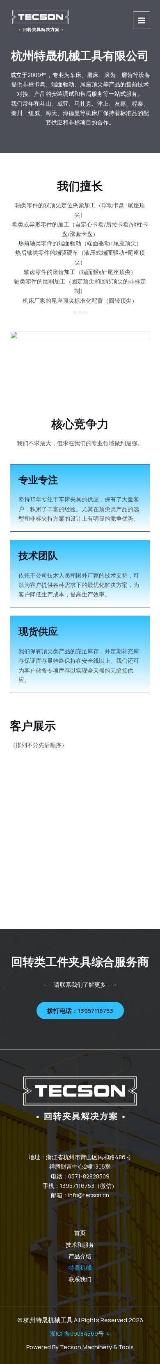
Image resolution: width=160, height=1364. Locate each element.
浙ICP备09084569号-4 (80, 1333)
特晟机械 (80, 1267)
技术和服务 (80, 1244)
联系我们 (80, 1279)
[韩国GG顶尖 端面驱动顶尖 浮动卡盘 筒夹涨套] (40, 20)
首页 (80, 1233)
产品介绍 (80, 1256)
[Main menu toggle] (142, 20)
